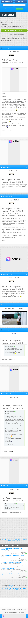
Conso (13, 609)
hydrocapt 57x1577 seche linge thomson (11, 539)
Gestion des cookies (21, 609)
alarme (16, 589)
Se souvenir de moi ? (11, 9)
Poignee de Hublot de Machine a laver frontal (13, 574)
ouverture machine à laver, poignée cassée (12, 556)
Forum (5, 21)
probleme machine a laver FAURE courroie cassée (12, 549)
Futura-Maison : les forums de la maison (11, 23)
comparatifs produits (6, 587)
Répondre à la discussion (14, 30)
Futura (4, 609)
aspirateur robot (17, 588)
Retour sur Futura (7, 1)
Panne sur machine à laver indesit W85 (11, 562)
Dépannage (4, 24)
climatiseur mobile (7, 588)
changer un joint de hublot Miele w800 (17, 539)
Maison (11, 585)
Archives (9, 609)
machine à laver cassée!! (7, 568)
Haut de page (21, 612)
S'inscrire (20, 1)
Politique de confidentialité (10, 612)
